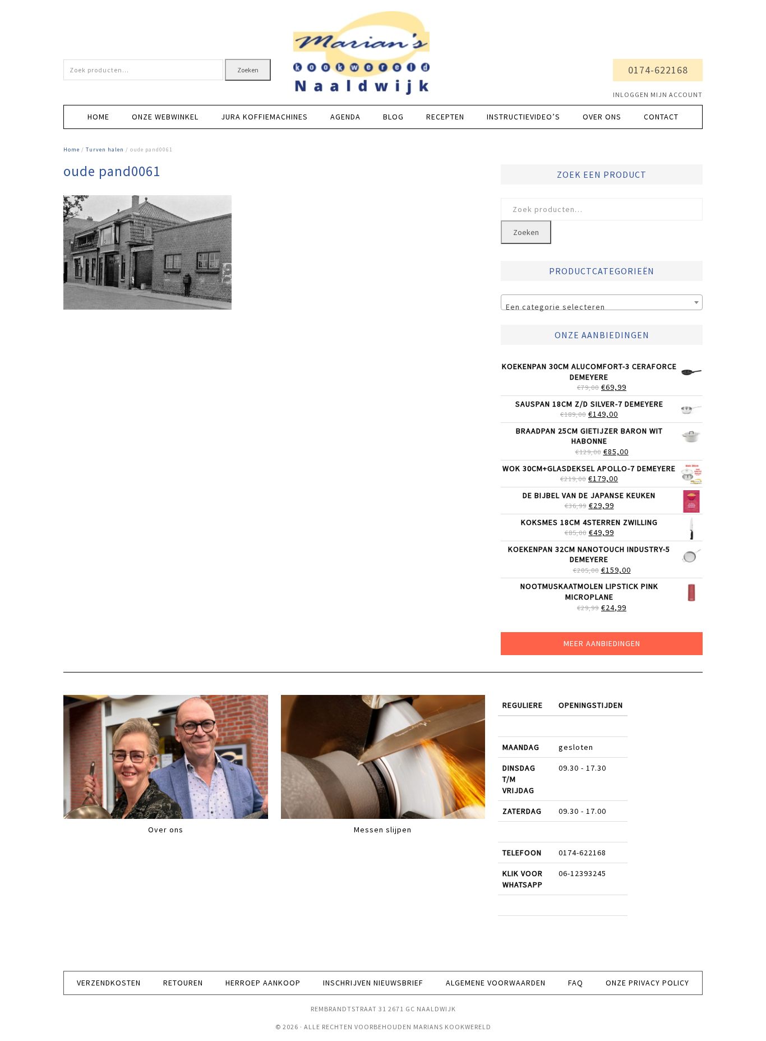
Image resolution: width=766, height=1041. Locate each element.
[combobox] (602, 302)
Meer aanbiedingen (602, 643)
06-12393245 (582, 873)
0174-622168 (658, 69)
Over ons (165, 829)
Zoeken (248, 70)
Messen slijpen (383, 829)
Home (71, 149)
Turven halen (105, 149)
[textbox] (601, 307)
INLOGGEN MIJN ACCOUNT (658, 94)
